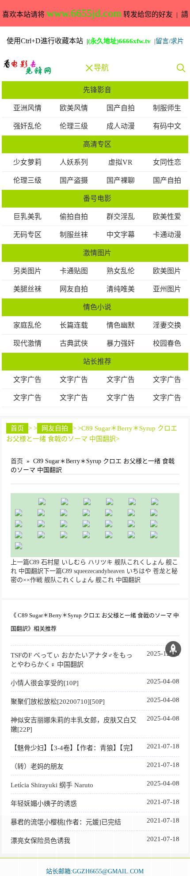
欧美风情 (74, 108)
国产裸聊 (120, 180)
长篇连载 (74, 325)
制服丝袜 (74, 234)
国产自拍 (120, 108)
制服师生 (167, 108)
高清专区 (97, 144)
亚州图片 (167, 289)
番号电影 (97, 198)
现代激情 (27, 343)
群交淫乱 (120, 216)
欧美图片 (167, 271)
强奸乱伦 (27, 126)
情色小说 (97, 307)
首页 (17, 428)
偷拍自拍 (74, 216)
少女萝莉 (27, 162)
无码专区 (27, 234)
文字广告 (27, 379)
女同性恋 (167, 162)
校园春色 (167, 343)
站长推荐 (97, 361)
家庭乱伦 (27, 325)
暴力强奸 (120, 343)
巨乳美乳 (27, 216)
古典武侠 (74, 343)
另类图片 (27, 271)
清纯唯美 (120, 289)
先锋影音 (97, 90)
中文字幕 (120, 234)
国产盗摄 (74, 180)
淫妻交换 (167, 325)
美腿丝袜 (27, 289)
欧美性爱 (167, 216)
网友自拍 (74, 289)
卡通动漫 (167, 234)
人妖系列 (74, 162)
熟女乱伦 (120, 271)
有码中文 (167, 126)
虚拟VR (120, 162)
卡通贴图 (74, 271)
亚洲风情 (27, 108)
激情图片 (97, 253)
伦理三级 (74, 126)
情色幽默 (120, 325)
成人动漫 (120, 126)
